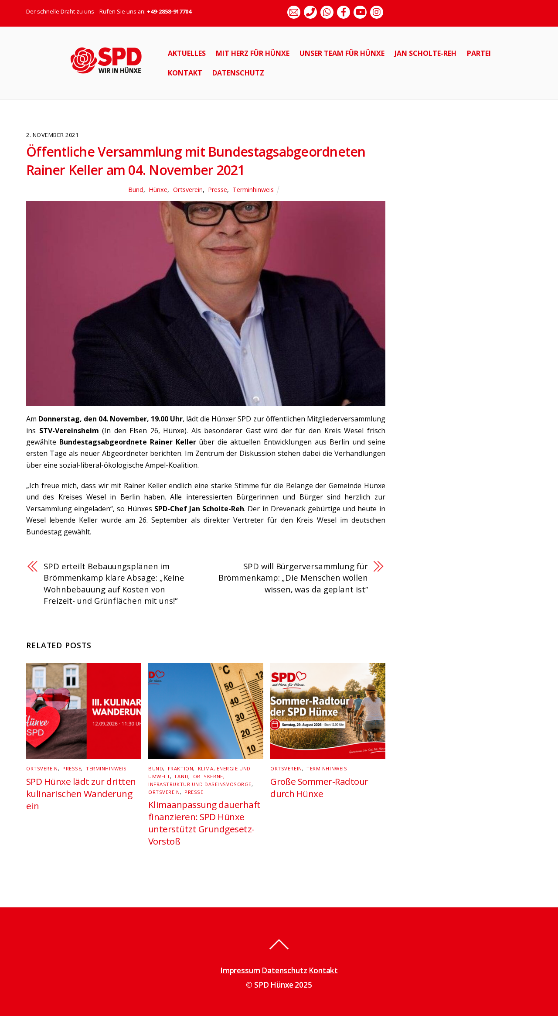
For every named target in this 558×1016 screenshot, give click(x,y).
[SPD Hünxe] (112, 78)
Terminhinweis (253, 189)
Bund (135, 189)
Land (181, 776)
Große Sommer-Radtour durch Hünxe (319, 787)
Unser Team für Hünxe (341, 53)
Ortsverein (188, 189)
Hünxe (158, 189)
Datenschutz (238, 73)
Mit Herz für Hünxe (252, 53)
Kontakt (185, 73)
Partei (479, 53)
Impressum (240, 970)
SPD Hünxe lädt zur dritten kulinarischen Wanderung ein (81, 793)
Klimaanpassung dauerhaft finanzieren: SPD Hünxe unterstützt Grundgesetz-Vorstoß (204, 822)
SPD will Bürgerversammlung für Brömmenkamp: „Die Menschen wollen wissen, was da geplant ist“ (293, 578)
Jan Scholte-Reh (425, 53)
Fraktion (180, 768)
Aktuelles (187, 53)
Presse (217, 189)
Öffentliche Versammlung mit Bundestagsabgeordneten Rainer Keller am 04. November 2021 (196, 161)
